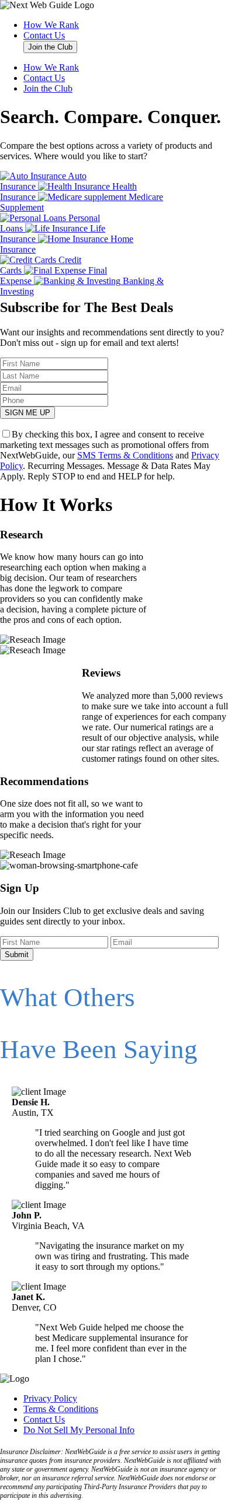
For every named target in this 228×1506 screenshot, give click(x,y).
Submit (17, 954)
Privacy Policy (50, 1398)
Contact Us (44, 35)
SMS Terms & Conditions (125, 455)
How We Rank (51, 25)
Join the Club (50, 47)
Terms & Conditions (60, 1409)
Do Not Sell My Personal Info (78, 1430)
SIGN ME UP (27, 412)
